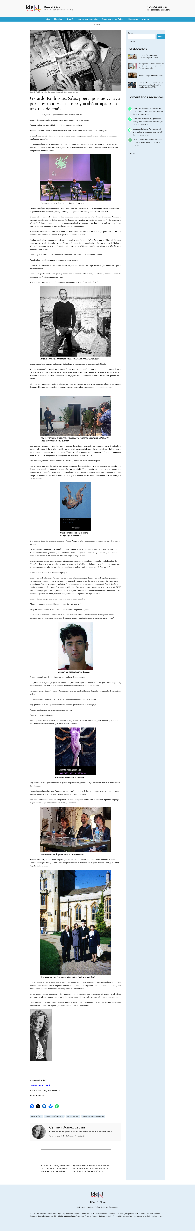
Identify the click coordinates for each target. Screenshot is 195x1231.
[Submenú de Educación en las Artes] (126, 19)
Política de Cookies (102, 1207)
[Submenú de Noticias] (64, 19)
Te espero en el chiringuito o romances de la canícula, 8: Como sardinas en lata (148, 111)
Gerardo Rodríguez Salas (54, 1116)
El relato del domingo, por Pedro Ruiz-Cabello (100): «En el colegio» (148, 142)
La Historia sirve (73, 1116)
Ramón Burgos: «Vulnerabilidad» (151, 75)
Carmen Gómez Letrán (64, 115)
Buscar (130, 33)
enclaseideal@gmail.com (158, 10)
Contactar (114, 1207)
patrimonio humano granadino (93, 1116)
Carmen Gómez (36, 1116)
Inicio (48, 19)
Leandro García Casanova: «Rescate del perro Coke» (149, 56)
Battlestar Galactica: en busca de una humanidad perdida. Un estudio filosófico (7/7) (151, 85)
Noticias (79, 115)
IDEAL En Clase (52, 7)
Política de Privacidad (85, 1207)
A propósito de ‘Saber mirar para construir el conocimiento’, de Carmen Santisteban (151, 66)
